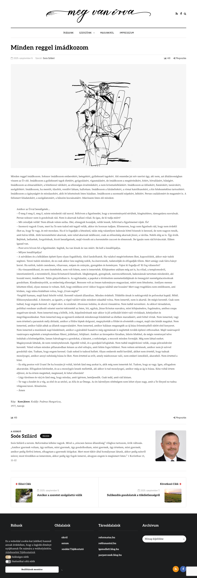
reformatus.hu (106, 537)
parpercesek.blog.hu (110, 555)
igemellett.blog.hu (108, 549)
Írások (45, 436)
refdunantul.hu (107, 543)
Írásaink (68, 32)
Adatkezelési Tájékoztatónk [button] (20, 552)
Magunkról (107, 32)
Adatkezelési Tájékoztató (69, 549)
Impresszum (127, 32)
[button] (8, 557)
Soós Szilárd (48, 58)
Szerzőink (85, 32)
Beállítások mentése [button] (32, 569)
